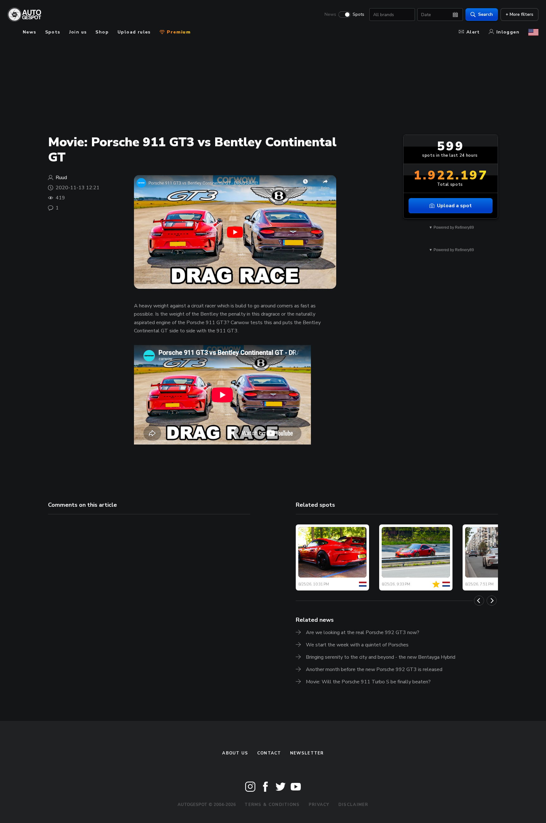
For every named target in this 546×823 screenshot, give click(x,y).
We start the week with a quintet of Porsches (357, 644)
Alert (473, 32)
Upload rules (134, 32)
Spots (358, 14)
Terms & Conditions (272, 805)
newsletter (307, 753)
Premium (178, 32)
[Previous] (479, 600)
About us (235, 753)
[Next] (491, 600)
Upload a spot (454, 205)
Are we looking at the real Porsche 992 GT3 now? (362, 632)
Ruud (61, 177)
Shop (102, 32)
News (330, 14)
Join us (78, 32)
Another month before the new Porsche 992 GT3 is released (374, 669)
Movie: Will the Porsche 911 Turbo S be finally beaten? (368, 681)
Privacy (319, 805)
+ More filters (519, 14)
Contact (269, 753)
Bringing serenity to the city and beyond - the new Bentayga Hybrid (380, 657)
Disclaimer (353, 805)
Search (485, 14)
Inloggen (507, 32)
